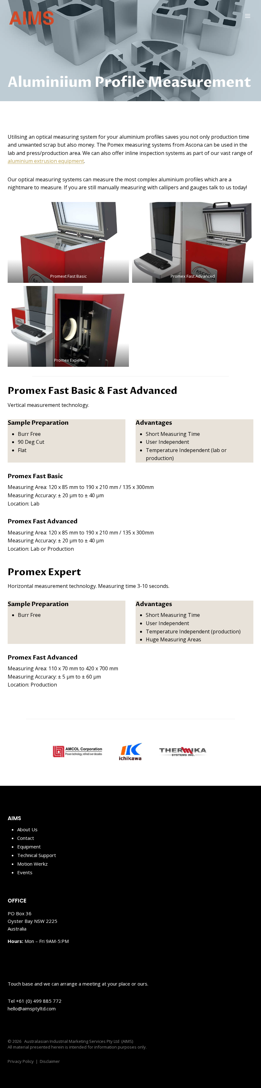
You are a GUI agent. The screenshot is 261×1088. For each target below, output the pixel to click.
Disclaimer (50, 1061)
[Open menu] (247, 16)
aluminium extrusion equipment (46, 160)
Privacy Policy (21, 1061)
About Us (27, 829)
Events (24, 872)
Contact (25, 838)
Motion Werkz (32, 864)
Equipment (29, 846)
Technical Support (36, 855)
